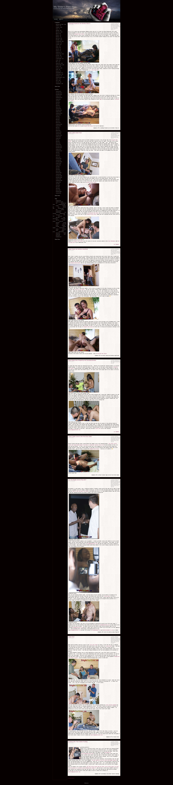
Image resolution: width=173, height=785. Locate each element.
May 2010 (58, 155)
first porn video (61, 208)
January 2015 (58, 91)
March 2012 (58, 130)
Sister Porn (71, 637)
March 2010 (58, 157)
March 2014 (58, 107)
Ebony (57, 46)
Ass (56, 203)
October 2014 (58, 96)
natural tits (61, 221)
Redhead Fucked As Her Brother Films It (79, 23)
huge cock (58, 214)
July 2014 (58, 100)
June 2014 (58, 102)
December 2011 (59, 135)
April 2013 (58, 121)
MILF (57, 61)
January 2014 (58, 108)
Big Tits (57, 33)
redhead (63, 225)
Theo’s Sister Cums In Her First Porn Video (80, 436)
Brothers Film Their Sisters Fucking (77, 741)
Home (56, 19)
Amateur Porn (58, 200)
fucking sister (58, 212)
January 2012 (58, 133)
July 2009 (58, 166)
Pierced (57, 71)
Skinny (57, 78)
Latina (57, 60)
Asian (57, 28)
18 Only (57, 25)
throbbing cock (58, 236)
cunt (58, 207)
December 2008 (59, 175)
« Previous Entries (71, 778)
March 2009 (58, 171)
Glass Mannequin (111, 241)
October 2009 (58, 163)
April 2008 (58, 188)
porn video (64, 223)
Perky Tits (115, 438)
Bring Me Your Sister (59, 24)
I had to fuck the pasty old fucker (80, 491)
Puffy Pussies (58, 74)
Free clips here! (95, 69)
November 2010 (59, 147)
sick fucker (64, 229)
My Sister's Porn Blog (65, 6)
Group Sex (58, 52)
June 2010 (58, 153)
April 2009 (58, 169)
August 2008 (58, 182)
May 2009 (58, 168)
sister (57, 230)
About (61, 19)
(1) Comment (116, 244)
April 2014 (58, 105)
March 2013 (58, 122)
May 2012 (58, 127)
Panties (57, 66)
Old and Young (58, 64)
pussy (57, 225)
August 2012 (58, 125)
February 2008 (58, 191)
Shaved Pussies (59, 77)
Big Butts (57, 30)
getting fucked (62, 213)
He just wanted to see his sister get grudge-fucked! (104, 760)
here (78, 126)
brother (57, 205)
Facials (57, 47)
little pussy (60, 216)
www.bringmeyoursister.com (74, 429)
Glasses (57, 50)
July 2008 (58, 183)
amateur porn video (59, 201)
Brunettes (57, 39)
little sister (58, 217)
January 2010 (58, 160)
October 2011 (58, 136)
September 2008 (59, 180)
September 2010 (59, 150)
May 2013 (58, 119)
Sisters (65, 232)
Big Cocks (117, 23)
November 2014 (59, 94)
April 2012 (58, 128)
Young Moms (58, 83)
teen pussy (58, 235)
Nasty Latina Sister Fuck (75, 132)
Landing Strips (58, 58)
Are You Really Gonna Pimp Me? (77, 480)
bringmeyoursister (62, 204)
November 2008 (59, 177)
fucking (62, 209)
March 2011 (58, 143)
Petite (57, 69)
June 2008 (58, 185)
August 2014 (58, 99)
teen (65, 234)
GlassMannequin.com (96, 630)
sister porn (58, 232)
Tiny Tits (57, 82)
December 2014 (59, 92)
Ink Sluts (57, 55)
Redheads (58, 75)
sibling (57, 229)
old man (64, 222)
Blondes (57, 35)
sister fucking (61, 231)
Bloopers (57, 36)
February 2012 (58, 132)
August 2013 (58, 114)
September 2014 (59, 97)
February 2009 (58, 172)
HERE (101, 99)
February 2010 (58, 158)
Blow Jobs (58, 38)
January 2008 (58, 193)
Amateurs (57, 27)
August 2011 (58, 138)
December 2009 (59, 161)
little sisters (63, 218)
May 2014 (58, 103)
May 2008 (58, 186)
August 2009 (58, 164)
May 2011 (58, 139)
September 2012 (59, 124)
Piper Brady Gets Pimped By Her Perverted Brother (82, 360)
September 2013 (59, 113)
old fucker (58, 222)
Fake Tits (57, 49)
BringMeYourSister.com (92, 543)
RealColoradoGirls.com (108, 630)
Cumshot (57, 44)
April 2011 (58, 141)
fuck (56, 209)
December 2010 (59, 146)
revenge (57, 226)
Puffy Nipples (58, 72)
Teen (57, 80)
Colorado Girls (58, 41)
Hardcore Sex (58, 53)
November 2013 (59, 110)
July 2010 (58, 152)
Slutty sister (58, 234)
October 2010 (58, 149)
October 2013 (58, 111)
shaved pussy (61, 227)
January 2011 (58, 144)
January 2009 (58, 174)
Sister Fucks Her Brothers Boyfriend (78, 249)
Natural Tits (58, 63)
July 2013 (58, 116)
